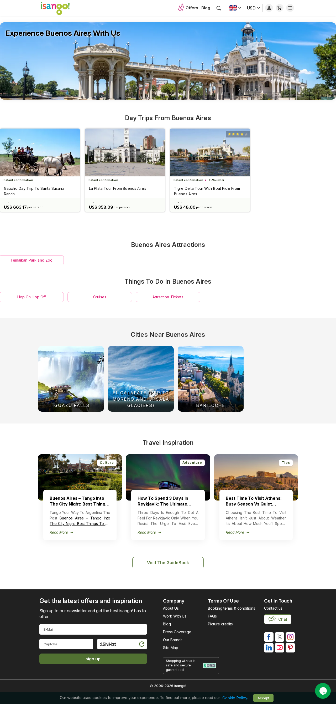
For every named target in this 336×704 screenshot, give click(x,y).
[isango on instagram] (290, 637)
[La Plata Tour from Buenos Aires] (125, 152)
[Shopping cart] (280, 8)
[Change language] (235, 8)
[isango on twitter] (279, 637)
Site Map (170, 647)
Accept (263, 698)
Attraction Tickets (168, 297)
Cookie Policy (234, 697)
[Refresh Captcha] (141, 645)
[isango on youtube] (279, 647)
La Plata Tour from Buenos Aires (117, 188)
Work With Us (174, 616)
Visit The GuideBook (168, 562)
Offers (192, 7)
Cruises (99, 297)
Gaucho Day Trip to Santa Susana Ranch (34, 191)
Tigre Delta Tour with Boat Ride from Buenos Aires (207, 191)
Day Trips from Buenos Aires (168, 118)
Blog (205, 7)
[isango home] (60, 7)
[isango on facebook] (269, 637)
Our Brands (172, 639)
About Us (171, 608)
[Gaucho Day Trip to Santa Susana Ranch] (40, 152)
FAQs (212, 616)
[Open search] (218, 8)
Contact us (273, 608)
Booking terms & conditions (231, 608)
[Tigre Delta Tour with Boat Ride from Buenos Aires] (210, 152)
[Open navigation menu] (290, 8)
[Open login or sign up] (269, 8)
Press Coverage (177, 632)
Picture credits (220, 624)
